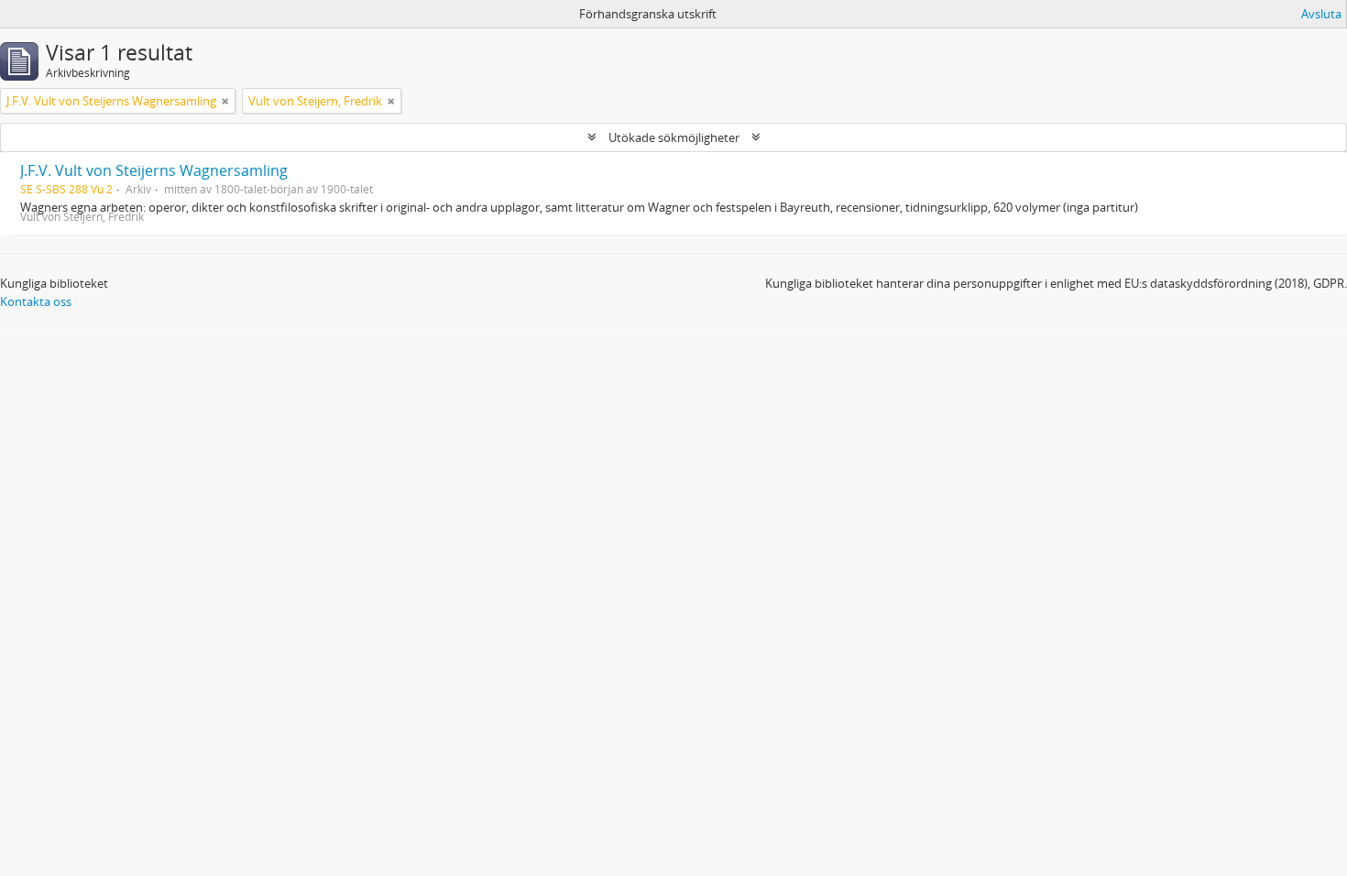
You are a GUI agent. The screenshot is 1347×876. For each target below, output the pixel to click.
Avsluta (1321, 13)
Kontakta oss (35, 301)
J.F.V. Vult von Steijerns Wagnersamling (154, 170)
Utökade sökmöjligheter (674, 137)
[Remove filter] (225, 101)
